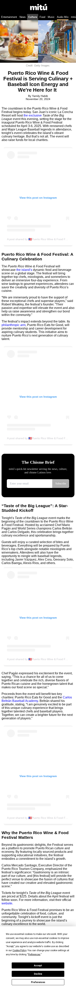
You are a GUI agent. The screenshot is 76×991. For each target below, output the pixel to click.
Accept (38, 965)
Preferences (38, 982)
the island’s (24, 269)
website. (7, 903)
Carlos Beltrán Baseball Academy (37, 699)
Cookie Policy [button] (19, 950)
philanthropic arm (14, 325)
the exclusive (33, 115)
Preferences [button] (34, 954)
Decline (38, 974)
